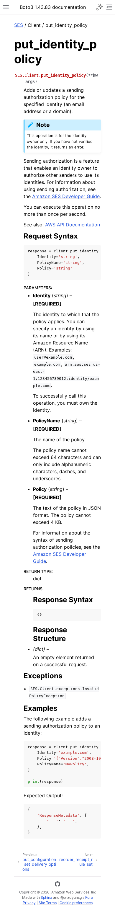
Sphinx (46, 897)
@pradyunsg (71, 897)
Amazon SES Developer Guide (66, 196)
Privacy (29, 903)
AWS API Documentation (72, 225)
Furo (89, 897)
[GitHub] (57, 884)
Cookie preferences (76, 903)
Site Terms (48, 903)
